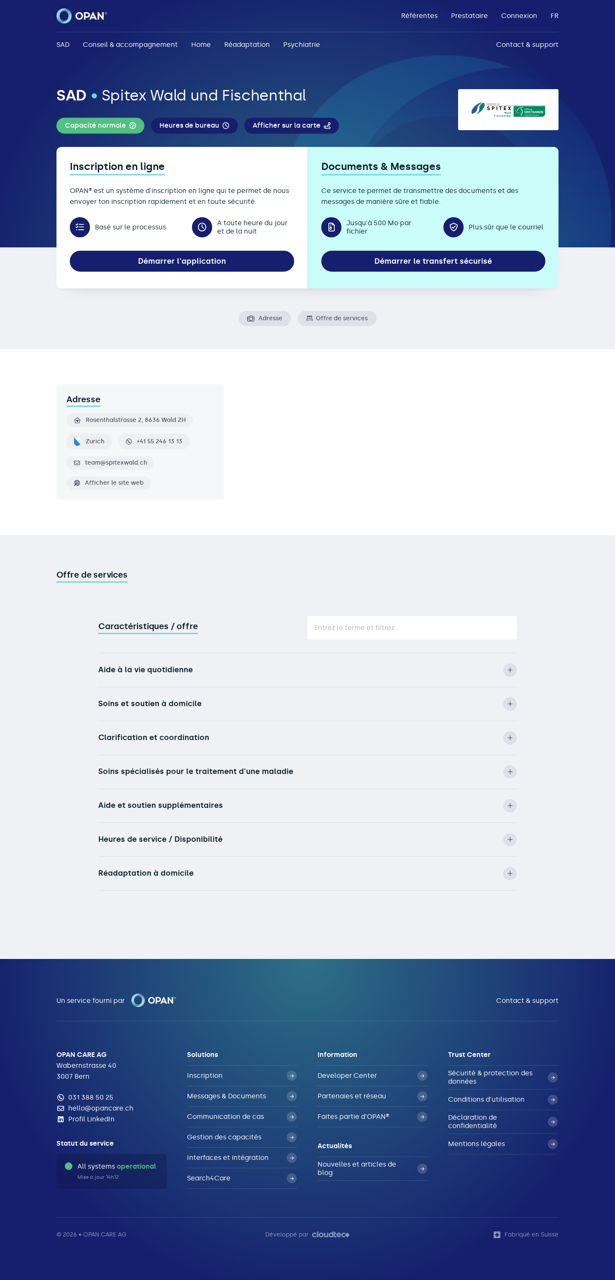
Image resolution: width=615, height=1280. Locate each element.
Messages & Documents (226, 1096)
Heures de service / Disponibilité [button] (160, 839)
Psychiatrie (301, 45)
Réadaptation (247, 45)
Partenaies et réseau (352, 1096)
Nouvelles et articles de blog (357, 1168)
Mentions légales (476, 1144)
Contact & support (527, 45)
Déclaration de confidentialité (472, 1121)
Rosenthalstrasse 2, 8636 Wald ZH (136, 420)
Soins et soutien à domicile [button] (150, 703)
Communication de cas (225, 1117)
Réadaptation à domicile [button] (146, 873)
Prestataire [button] (469, 16)
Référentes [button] (419, 16)
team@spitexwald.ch (116, 463)
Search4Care (209, 1178)
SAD (62, 45)
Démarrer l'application (182, 261)
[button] (100, 126)
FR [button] (555, 16)
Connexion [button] (519, 16)
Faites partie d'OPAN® (353, 1117)
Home (201, 45)
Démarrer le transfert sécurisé (433, 261)
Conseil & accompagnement (130, 45)
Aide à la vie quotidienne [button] (145, 669)
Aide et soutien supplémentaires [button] (160, 805)
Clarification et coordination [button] (153, 737)
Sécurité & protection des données (490, 1077)
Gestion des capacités (224, 1137)
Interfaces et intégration (228, 1158)
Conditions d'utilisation (486, 1099)
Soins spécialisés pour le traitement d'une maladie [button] (195, 771)
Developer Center (347, 1076)
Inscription (205, 1076)
